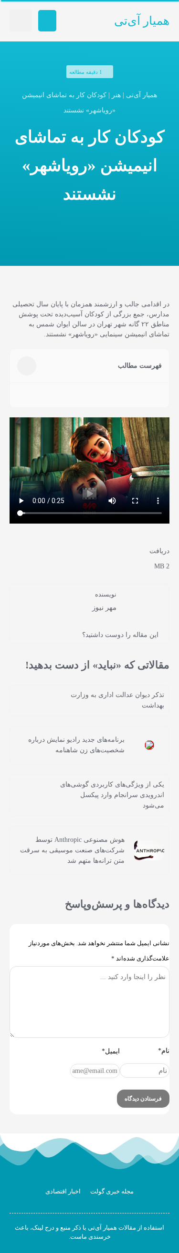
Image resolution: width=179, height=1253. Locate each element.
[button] (47, 20)
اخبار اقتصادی (63, 1191)
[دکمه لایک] (32, 634)
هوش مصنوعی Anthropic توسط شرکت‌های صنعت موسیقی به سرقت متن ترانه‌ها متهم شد (72, 850)
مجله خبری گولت (112, 1191)
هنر (116, 95)
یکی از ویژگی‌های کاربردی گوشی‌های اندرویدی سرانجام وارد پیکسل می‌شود (112, 795)
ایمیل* (111, 1051)
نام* (163, 1050)
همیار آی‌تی (141, 20)
